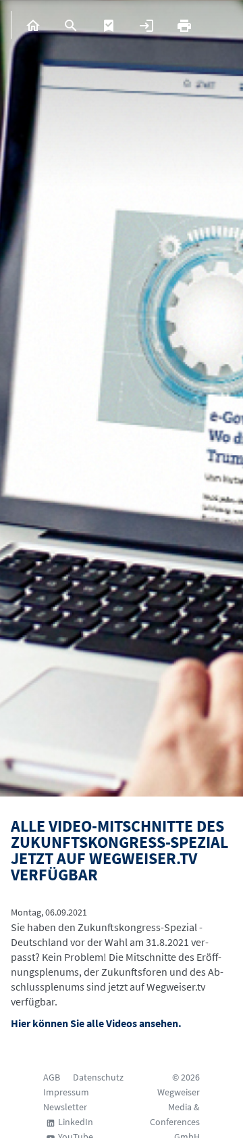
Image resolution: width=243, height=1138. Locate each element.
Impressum (66, 1092)
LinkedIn (75, 1122)
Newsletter (65, 1107)
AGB (51, 1077)
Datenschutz (98, 1077)
